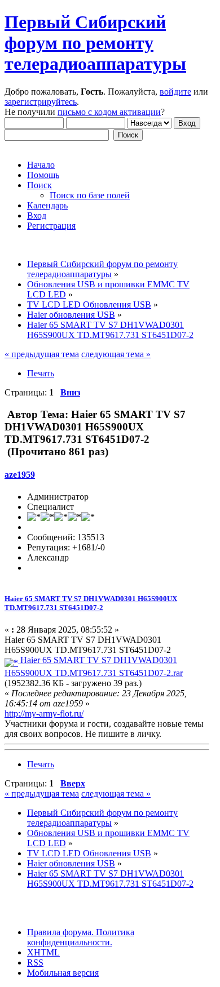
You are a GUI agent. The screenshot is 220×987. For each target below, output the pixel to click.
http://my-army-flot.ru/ (44, 713)
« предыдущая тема (42, 354)
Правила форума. (60, 932)
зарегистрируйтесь (41, 101)
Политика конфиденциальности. (80, 937)
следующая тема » (116, 354)
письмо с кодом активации (109, 112)
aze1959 (20, 474)
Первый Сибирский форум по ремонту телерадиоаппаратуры (95, 43)
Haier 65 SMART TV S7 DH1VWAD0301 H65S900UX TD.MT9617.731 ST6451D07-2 (91, 603)
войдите (175, 91)
